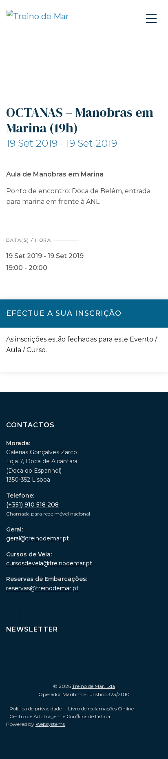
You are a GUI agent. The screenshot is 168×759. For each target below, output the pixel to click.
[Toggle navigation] (152, 18)
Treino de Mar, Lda (93, 686)
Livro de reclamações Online (101, 708)
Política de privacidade (35, 708)
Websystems (50, 724)
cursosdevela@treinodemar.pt (49, 563)
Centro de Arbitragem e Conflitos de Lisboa (59, 716)
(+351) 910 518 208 (32, 504)
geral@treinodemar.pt (37, 538)
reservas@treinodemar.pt (42, 588)
